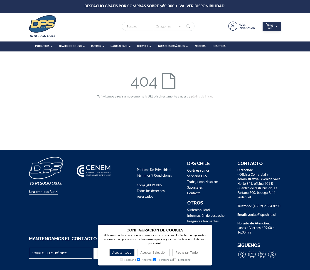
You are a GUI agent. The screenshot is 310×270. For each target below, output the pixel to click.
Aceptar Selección (153, 252)
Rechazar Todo (186, 252)
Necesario (130, 259)
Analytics (147, 259)
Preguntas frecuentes (203, 221)
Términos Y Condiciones (154, 176)
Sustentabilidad (198, 210)
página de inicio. (202, 96)
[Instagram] (251, 258)
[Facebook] (241, 258)
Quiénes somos (198, 171)
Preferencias (165, 259)
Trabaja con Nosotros (202, 182)
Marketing (183, 259)
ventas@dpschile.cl (262, 215)
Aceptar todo (122, 252)
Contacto (193, 193)
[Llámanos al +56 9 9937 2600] (271, 258)
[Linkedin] (261, 258)
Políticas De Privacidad (153, 170)
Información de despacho (205, 216)
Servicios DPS (197, 176)
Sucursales (195, 188)
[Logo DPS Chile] (48, 27)
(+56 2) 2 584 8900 (266, 206)
